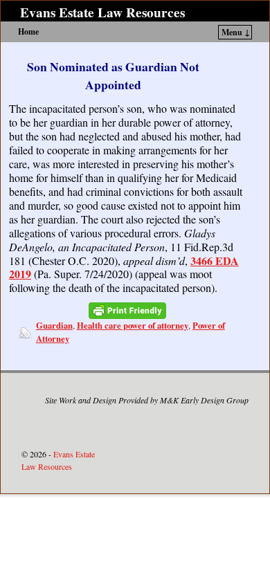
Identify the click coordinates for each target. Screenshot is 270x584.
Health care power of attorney (132, 325)
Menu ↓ (236, 32)
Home (28, 31)
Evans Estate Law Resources (102, 12)
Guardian (54, 325)
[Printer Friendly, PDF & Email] (127, 310)
